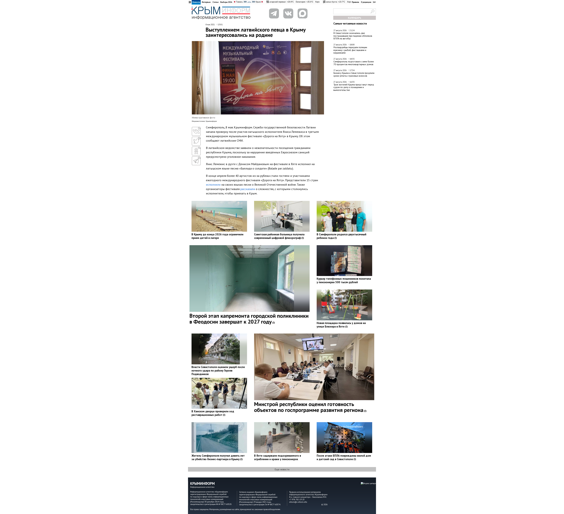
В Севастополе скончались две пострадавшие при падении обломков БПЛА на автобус (352, 36)
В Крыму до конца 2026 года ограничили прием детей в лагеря (217, 236)
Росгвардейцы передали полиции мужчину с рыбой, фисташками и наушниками (350, 50)
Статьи (215, 2)
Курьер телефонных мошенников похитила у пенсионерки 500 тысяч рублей (344, 280)
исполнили (213, 184)
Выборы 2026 (226, 2)
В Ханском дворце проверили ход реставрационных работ (213, 413)
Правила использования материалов (305, 492)
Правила (355, 2)
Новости (196, 2)
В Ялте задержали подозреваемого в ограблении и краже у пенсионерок (277, 457)
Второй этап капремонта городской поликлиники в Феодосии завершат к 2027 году (249, 318)
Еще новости (282, 469)
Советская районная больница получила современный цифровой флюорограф (279, 236)
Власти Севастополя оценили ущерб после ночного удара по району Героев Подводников (218, 370)
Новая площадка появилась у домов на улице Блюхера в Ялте (341, 324)
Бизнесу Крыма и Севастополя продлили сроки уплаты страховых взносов (353, 74)
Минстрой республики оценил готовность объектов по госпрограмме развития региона (308, 406)
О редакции (366, 2)
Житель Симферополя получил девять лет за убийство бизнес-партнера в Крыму (218, 457)
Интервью (206, 2)
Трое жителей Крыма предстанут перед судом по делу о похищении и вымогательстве (353, 87)
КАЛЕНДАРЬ (354, 17)
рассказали (247, 189)
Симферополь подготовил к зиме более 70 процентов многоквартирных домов (353, 63)
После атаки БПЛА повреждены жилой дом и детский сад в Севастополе (344, 457)
